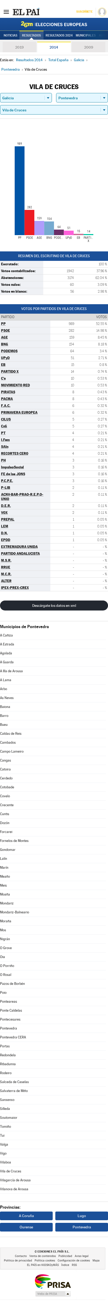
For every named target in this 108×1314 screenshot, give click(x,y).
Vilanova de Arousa (14, 1189)
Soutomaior (8, 1118)
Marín (4, 868)
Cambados (8, 742)
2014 (54, 47)
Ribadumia (8, 1064)
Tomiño (5, 1127)
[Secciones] (6, 11)
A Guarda (7, 662)
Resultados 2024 (59, 35)
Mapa (96, 1260)
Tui (2, 1135)
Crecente (7, 805)
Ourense (26, 1227)
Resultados (31, 35)
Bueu (4, 725)
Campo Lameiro (12, 751)
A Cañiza (6, 635)
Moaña (5, 894)
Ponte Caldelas (11, 1010)
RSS (74, 1265)
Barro (4, 716)
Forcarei (6, 832)
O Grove (6, 948)
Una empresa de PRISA (53, 1281)
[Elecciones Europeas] (54, 24)
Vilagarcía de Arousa (15, 1180)
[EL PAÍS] (26, 11)
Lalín (3, 859)
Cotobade (7, 787)
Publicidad (65, 1256)
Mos (3, 930)
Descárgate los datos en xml (54, 605)
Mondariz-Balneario (14, 912)
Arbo (3, 689)
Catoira (5, 769)
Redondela (8, 1055)
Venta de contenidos (42, 1256)
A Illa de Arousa (11, 671)
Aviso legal (82, 1256)
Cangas (5, 760)
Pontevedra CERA (13, 1037)
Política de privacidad (18, 1260)
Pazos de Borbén (12, 984)
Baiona (5, 707)
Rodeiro (6, 1073)
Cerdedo (6, 778)
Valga (4, 1144)
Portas (5, 1046)
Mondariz (7, 903)
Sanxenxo (7, 1100)
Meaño (5, 876)
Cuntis (4, 814)
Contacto (21, 1256)
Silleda (5, 1109)
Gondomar (7, 850)
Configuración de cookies (74, 1260)
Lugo (82, 1216)
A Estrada (7, 644)
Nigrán (5, 939)
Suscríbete (84, 11)
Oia (2, 957)
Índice (65, 1265)
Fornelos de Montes (14, 841)
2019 (19, 47)
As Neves (7, 698)
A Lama (5, 680)
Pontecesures (10, 1019)
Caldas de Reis (10, 734)
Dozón (4, 823)
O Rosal (5, 975)
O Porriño (7, 966)
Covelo (5, 796)
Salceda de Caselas (14, 1082)
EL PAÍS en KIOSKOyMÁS (43, 1265)
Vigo (3, 1153)
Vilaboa (5, 1162)
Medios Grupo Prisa (53, 1294)
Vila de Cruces (10, 1171)
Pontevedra (8, 1028)
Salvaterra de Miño (14, 1091)
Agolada (6, 653)
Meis (3, 885)
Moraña (5, 921)
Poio (3, 993)
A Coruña (26, 1216)
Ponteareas (8, 1001)
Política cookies (45, 1260)
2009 (88, 47)
